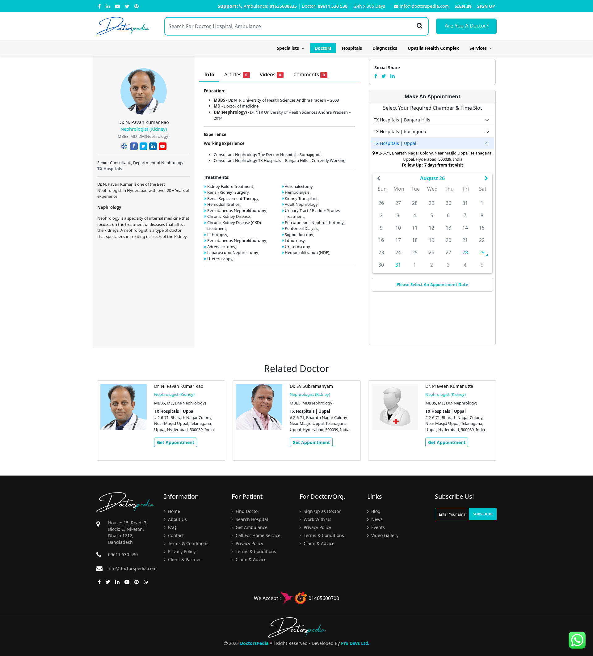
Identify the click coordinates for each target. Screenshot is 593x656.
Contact (175, 535)
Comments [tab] (309, 74)
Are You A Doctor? (466, 25)
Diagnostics (384, 48)
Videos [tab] (270, 74)
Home (173, 511)
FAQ (171, 527)
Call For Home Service (257, 535)
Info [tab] (209, 74)
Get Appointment (175, 442)
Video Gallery (384, 535)
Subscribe (483, 514)
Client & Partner (184, 559)
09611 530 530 (332, 6)
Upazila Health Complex (433, 48)
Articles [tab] (235, 74)
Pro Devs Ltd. (355, 643)
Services (479, 48)
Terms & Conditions (187, 543)
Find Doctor (246, 511)
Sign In (463, 6)
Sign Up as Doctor (321, 511)
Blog (375, 511)
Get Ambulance (250, 527)
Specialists (289, 48)
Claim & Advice (250, 559)
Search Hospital (251, 519)
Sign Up (486, 6)
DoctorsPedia (254, 643)
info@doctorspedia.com (424, 6)
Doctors (323, 48)
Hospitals (352, 48)
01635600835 (283, 6)
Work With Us (316, 519)
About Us (177, 519)
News (376, 519)
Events (377, 527)
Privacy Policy (181, 551)
